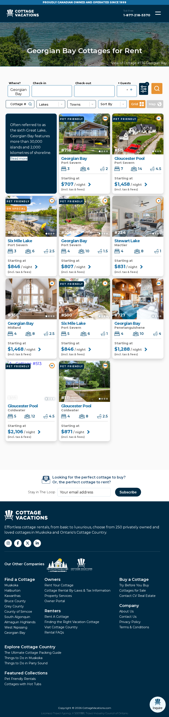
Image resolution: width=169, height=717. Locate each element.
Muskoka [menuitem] (11, 585)
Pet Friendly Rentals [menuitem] (20, 679)
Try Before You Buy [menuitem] (134, 585)
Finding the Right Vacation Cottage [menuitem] (71, 622)
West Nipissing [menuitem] (15, 627)
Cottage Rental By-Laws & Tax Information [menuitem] (77, 590)
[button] (30, 104)
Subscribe (128, 492)
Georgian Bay (18, 92)
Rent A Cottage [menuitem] (56, 617)
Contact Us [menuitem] (127, 617)
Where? (15, 83)
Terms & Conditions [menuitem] (134, 627)
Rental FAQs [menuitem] (54, 632)
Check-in (39, 83)
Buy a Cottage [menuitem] (134, 579)
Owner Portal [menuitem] (54, 601)
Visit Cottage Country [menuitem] (61, 627)
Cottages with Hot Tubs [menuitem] (22, 684)
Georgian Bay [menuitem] (14, 633)
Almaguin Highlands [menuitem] (19, 622)
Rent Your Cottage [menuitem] (58, 585)
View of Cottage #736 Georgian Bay (139, 63)
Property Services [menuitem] (58, 596)
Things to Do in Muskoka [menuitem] (23, 658)
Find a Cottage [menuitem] (19, 579)
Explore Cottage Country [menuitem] (29, 647)
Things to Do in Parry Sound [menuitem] (26, 663)
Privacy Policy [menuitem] (130, 622)
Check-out (83, 83)
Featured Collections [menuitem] (26, 673)
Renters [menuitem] (52, 611)
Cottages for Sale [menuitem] (132, 590)
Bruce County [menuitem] (15, 601)
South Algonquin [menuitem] (17, 617)
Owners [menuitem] (52, 579)
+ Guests (124, 83)
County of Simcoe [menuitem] (18, 612)
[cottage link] (84, 134)
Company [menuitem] (129, 605)
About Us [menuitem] (126, 611)
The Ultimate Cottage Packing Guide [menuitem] (32, 653)
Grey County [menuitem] (14, 606)
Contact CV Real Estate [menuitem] (137, 596)
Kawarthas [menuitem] (12, 596)
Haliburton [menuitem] (12, 590)
